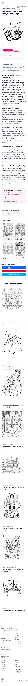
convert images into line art (10, 196)
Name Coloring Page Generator (5, 653)
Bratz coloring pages (12, 7)
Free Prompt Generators (6, 640)
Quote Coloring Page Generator (5, 657)
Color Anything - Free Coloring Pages (19, 672)
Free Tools (3, 638)
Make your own (6, 55)
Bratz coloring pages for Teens (8, 215)
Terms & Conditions (19, 643)
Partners (16, 637)
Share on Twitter (15, 274)
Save (14, 270)
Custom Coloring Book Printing (5, 631)
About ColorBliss (18, 623)
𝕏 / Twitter (3, 668)
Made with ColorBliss (19, 627)
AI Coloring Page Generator (6, 623)
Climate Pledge (18, 641)
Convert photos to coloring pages (6, 625)
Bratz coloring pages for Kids (16, 213)
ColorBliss (6, 199)
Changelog (17, 635)
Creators (16, 629)
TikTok (2, 670)
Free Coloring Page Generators (5, 643)
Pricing (2, 636)
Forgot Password (18, 666)
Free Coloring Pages (7, 7)
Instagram (3, 666)
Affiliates (17, 639)
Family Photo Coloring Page (6, 628)
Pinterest (3, 664)
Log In (16, 664)
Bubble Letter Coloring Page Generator (7, 650)
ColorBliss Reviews (18, 625)
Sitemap (16, 633)
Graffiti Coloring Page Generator (5, 647)
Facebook (3, 662)
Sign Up (16, 662)
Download (8, 50)
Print (16, 50)
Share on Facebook (15, 267)
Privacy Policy (17, 645)
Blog (16, 631)
